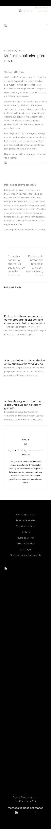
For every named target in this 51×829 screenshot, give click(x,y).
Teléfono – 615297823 (25, 801)
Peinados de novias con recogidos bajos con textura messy (34, 264)
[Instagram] (24, 790)
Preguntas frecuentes (25, 526)
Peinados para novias (25, 520)
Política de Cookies (25, 538)
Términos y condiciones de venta (25, 555)
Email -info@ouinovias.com (25, 797)
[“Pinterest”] (31, 790)
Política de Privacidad (25, 543)
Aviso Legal (25, 549)
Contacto (25, 532)
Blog (23, 50)
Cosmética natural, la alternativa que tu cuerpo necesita (16, 264)
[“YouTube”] (28, 790)
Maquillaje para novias (25, 514)
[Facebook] (20, 790)
